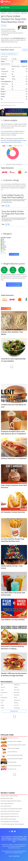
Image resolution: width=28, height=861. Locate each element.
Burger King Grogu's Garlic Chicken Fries (9, 813)
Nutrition (3, 10)
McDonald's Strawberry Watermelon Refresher (11, 801)
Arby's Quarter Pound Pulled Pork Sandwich (10, 811)
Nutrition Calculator (18, 836)
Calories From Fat (5, 64)
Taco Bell (16, 705)
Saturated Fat (4, 71)
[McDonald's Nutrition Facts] (5, 299)
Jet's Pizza (14, 105)
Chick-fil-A (3, 687)
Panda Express (4, 697)
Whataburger (17, 707)
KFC (1, 695)
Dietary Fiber (4, 84)
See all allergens (14, 254)
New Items (23, 4)
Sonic (2, 702)
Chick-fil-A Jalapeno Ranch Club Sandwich (10, 821)
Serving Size (4, 59)
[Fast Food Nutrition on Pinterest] (12, 831)
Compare (25, 49)
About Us (3, 839)
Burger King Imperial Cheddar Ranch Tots (10, 816)
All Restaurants (14, 711)
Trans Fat (3, 74)
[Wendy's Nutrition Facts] (5, 172)
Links (10, 856)
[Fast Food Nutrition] (5, 1)
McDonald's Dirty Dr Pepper (7, 798)
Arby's (2, 684)
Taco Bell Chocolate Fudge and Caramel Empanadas (12, 824)
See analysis (24, 61)
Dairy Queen (17, 689)
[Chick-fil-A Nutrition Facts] (12, 172)
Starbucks (16, 702)
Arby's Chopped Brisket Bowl (7, 803)
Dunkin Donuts (4, 692)
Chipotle (16, 687)
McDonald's (16, 695)
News (25, 836)
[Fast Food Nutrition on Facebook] (9, 831)
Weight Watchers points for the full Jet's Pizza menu (14, 284)
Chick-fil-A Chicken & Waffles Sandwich (9, 795)
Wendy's (2, 707)
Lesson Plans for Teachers (19, 838)
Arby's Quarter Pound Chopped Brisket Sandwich (11, 808)
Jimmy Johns (16, 692)
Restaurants (5, 4)
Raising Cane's (17, 700)
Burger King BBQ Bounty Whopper (8, 819)
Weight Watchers (14, 10)
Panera (15, 697)
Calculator (14, 4)
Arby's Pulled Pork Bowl (6, 806)
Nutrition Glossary (6, 838)
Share (4, 25)
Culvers (2, 689)
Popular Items (21, 10)
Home (2, 836)
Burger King (16, 684)
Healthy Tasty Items (12, 839)
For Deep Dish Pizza (9, 54)
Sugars (3, 86)
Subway (2, 705)
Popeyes (2, 700)
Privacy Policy (16, 856)
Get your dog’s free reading (16, 114)
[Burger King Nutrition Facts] (20, 172)
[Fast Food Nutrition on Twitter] (14, 831)
